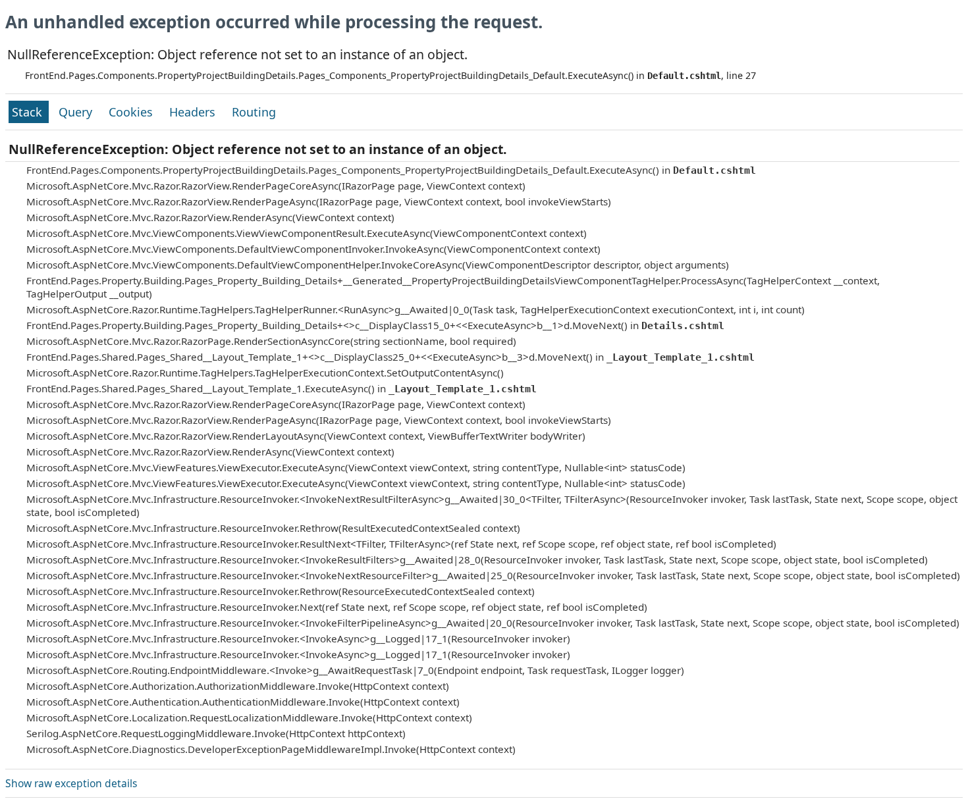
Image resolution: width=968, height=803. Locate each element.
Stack (28, 112)
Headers (194, 112)
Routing (254, 112)
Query (77, 112)
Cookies (132, 112)
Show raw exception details (71, 783)
